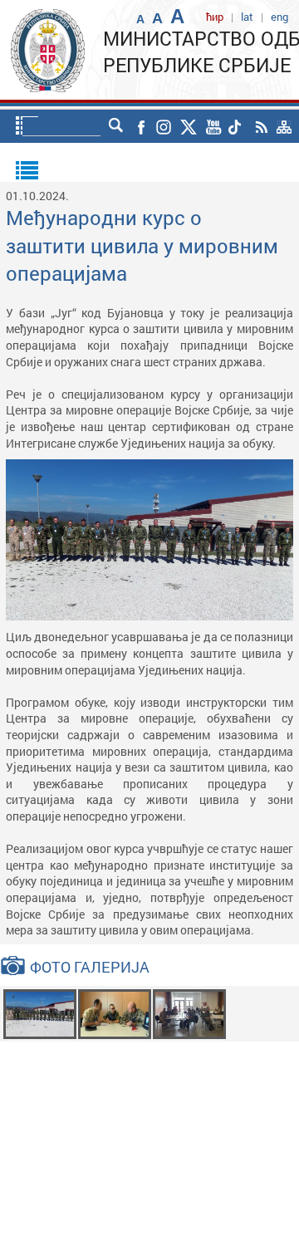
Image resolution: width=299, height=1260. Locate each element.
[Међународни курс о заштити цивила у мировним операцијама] (39, 1012)
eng (279, 16)
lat (247, 16)
